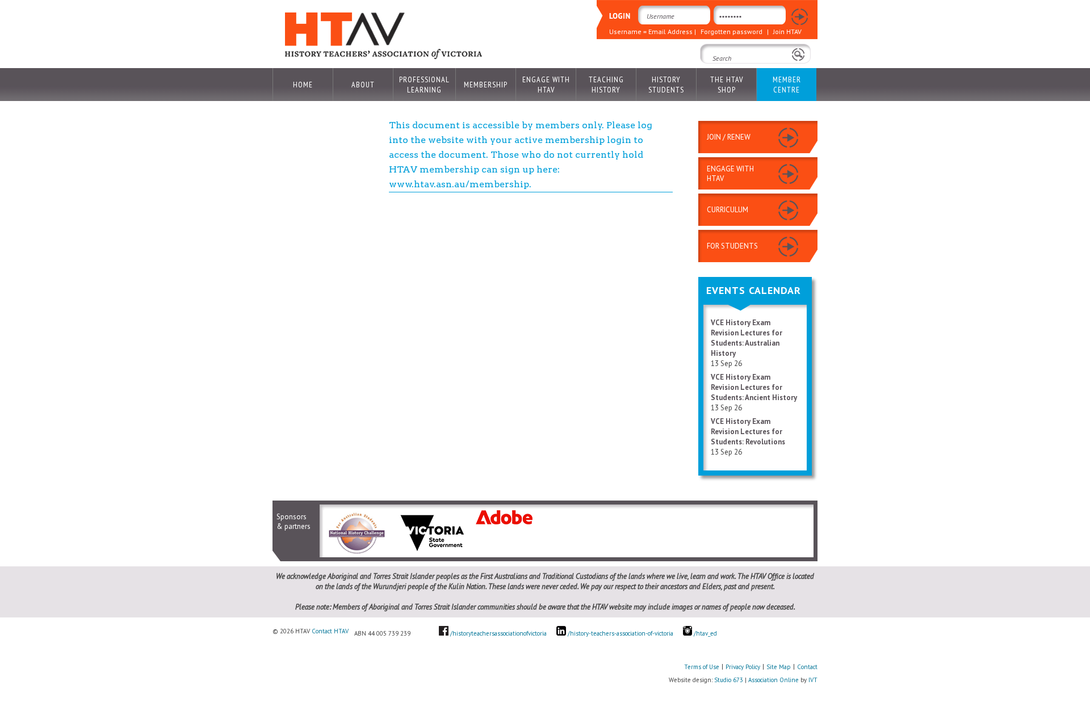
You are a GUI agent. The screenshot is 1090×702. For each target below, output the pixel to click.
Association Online (773, 680)
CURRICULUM (727, 210)
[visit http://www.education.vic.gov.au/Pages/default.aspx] (432, 553)
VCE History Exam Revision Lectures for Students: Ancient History (754, 387)
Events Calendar (753, 290)
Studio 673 (728, 680)
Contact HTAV (330, 631)
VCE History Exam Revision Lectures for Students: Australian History (746, 338)
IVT (813, 680)
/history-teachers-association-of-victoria (620, 633)
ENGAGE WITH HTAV (730, 173)
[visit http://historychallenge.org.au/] (356, 553)
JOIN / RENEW (729, 137)
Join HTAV (787, 31)
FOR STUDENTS (732, 246)
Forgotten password (731, 31)
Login (800, 17)
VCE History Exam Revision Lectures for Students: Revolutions (748, 432)
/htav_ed (704, 633)
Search (715, 74)
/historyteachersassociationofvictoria (498, 633)
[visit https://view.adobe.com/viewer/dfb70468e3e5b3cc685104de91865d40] (504, 522)
